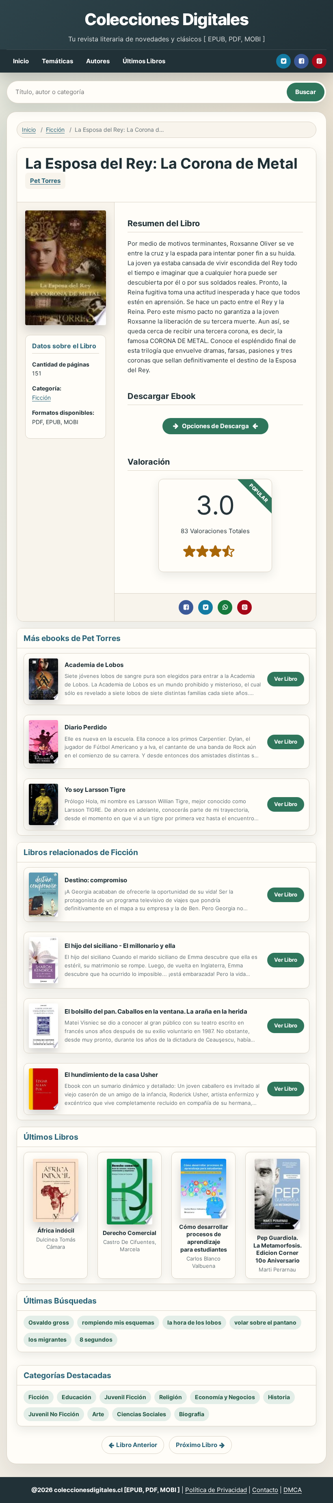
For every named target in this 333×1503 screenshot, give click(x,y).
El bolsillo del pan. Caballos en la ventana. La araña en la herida (156, 1011)
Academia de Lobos (94, 665)
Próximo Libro (196, 1445)
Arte (98, 1414)
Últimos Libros (144, 61)
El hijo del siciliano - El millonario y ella (120, 946)
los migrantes (47, 1339)
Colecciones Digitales (166, 19)
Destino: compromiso (96, 880)
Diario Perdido (86, 727)
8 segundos (96, 1339)
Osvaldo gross (48, 1322)
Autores (98, 61)
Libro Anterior (136, 1445)
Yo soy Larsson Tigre (95, 789)
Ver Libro (285, 678)
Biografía (191, 1414)
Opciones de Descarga (215, 426)
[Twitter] (283, 61)
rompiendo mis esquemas (118, 1322)
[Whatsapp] (225, 607)
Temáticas (57, 61)
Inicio (21, 61)
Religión (170, 1397)
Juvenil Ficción (125, 1397)
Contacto (265, 1490)
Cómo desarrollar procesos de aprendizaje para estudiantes (203, 1238)
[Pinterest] (319, 61)
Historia (279, 1397)
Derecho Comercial (129, 1232)
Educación (76, 1397)
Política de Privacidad (216, 1490)
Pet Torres (45, 180)
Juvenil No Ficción (53, 1414)
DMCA (292, 1490)
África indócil (55, 1230)
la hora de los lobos (194, 1322)
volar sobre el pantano (265, 1322)
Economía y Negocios (225, 1397)
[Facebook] (301, 61)
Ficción (55, 129)
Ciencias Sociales (141, 1414)
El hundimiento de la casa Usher (111, 1074)
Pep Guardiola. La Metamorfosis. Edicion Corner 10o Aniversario (277, 1249)
